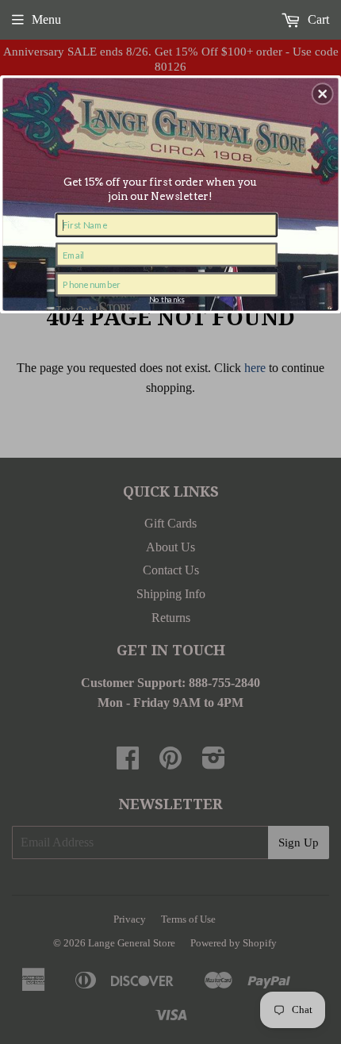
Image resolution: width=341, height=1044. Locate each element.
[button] (322, 93)
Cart (317, 19)
